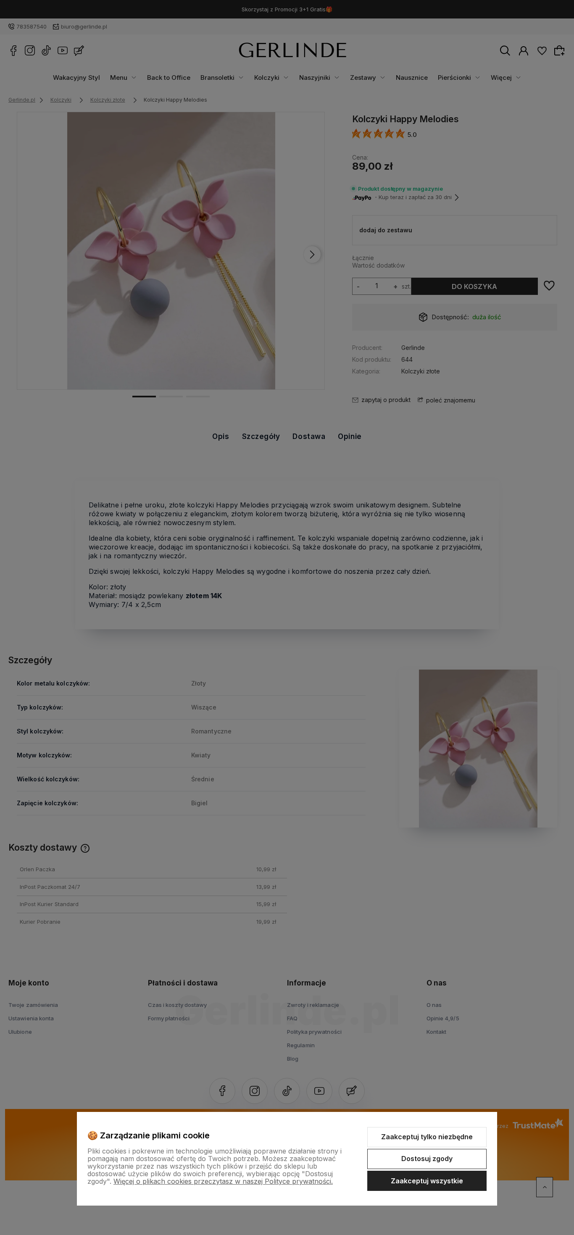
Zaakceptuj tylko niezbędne (427, 1137)
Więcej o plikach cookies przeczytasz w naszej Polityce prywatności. (223, 1181)
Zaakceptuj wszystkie (427, 1181)
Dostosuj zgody (427, 1158)
